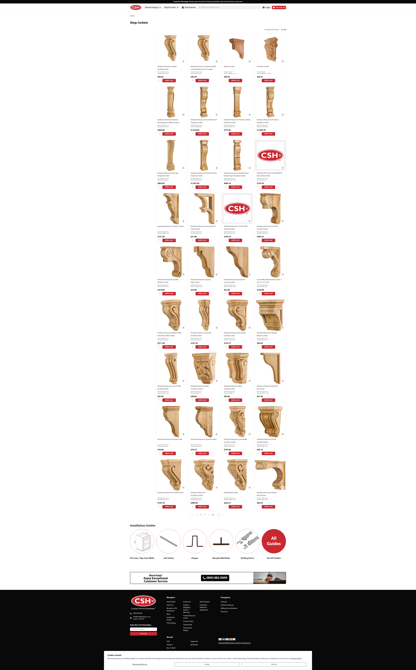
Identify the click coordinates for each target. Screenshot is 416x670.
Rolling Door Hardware (229, 608)
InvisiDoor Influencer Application (204, 607)
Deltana (169, 645)
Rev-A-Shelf (171, 648)
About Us (170, 605)
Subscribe (143, 634)
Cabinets (224, 602)
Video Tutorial (205, 602)
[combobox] (226, 7)
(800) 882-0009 (137, 613)
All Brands (194, 645)
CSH (168, 641)
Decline (274, 664)
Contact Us (187, 602)
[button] (283, 29)
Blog (168, 614)
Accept (206, 664)
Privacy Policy (297, 658)
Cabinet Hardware (227, 605)
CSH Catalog (171, 623)
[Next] (219, 515)
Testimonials (187, 625)
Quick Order (171, 602)
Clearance (224, 612)
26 (213, 515)
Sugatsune (194, 641)
